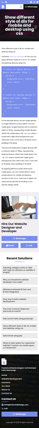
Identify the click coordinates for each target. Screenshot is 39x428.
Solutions (6, 382)
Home (4, 375)
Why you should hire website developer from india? (15, 280)
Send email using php (12, 335)
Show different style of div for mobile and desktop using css (19, 327)
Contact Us (7, 393)
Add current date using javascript (18, 318)
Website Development (12, 379)
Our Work (6, 386)
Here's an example (17, 56)
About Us (6, 389)
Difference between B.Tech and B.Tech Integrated (17, 290)
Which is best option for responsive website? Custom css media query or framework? (19, 345)
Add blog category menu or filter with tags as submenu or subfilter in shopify (19, 270)
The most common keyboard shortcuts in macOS (16, 310)
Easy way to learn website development (14, 300)
